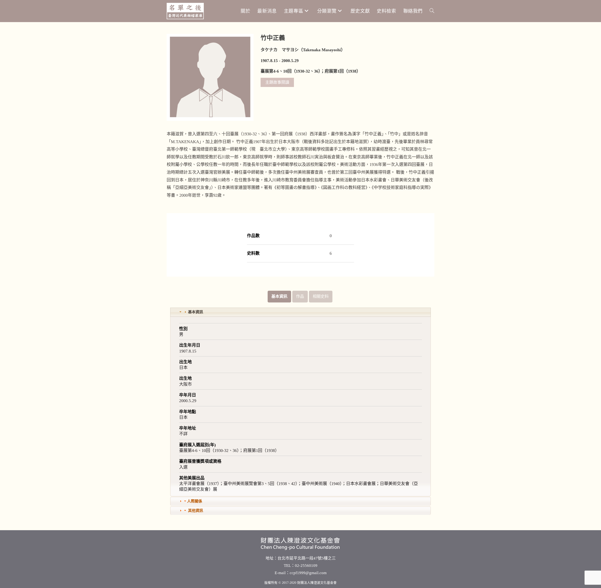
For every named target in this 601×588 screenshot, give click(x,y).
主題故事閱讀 (277, 82)
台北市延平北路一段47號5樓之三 (306, 558)
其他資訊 (195, 511)
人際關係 (194, 501)
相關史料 (321, 296)
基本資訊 (279, 296)
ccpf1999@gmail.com (308, 573)
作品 (300, 296)
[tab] (300, 312)
